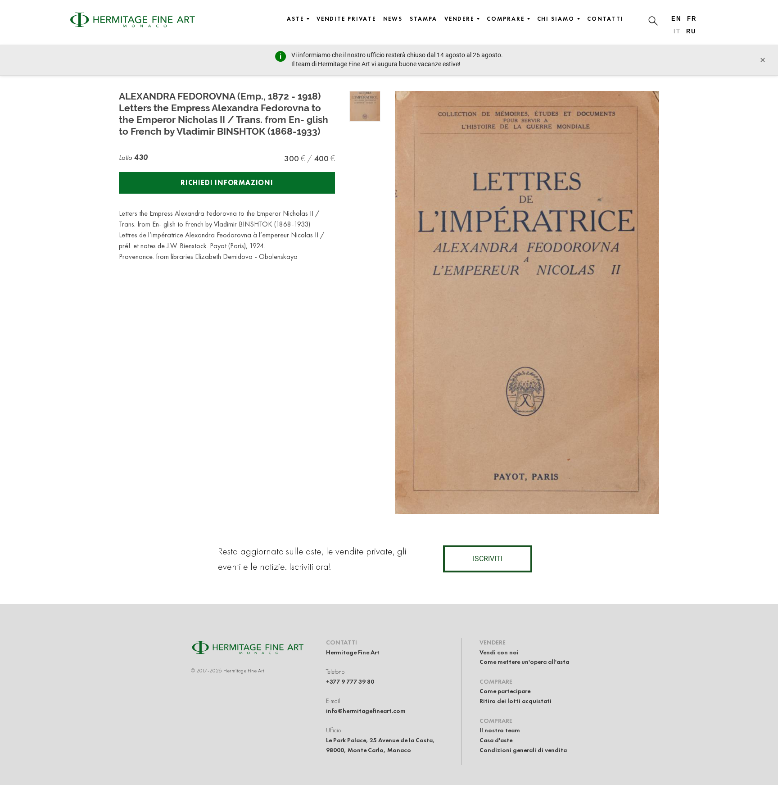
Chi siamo (555, 19)
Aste (295, 19)
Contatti (605, 19)
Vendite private (346, 19)
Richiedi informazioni (227, 182)
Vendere (459, 19)
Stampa (423, 19)
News (393, 19)
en (676, 18)
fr (692, 18)
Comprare (505, 19)
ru (691, 31)
